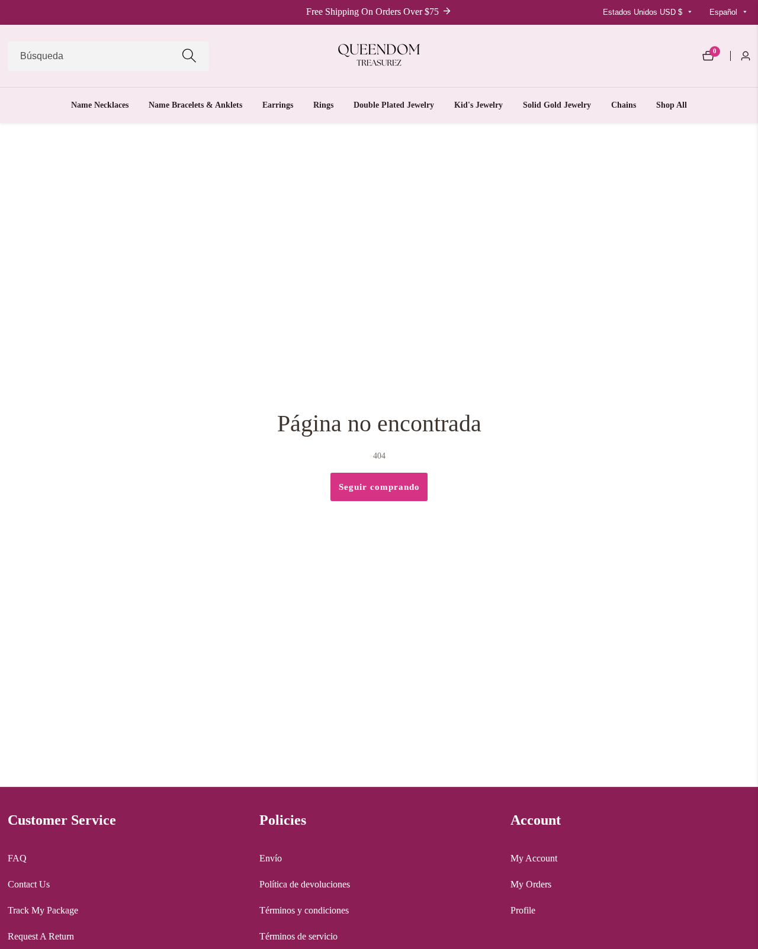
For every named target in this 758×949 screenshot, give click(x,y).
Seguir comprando (379, 487)
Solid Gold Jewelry (557, 105)
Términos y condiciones (304, 910)
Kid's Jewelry (478, 105)
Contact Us (29, 884)
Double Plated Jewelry (394, 105)
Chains (623, 105)
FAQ (17, 858)
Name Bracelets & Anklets (195, 105)
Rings (323, 105)
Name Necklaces (100, 105)
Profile (522, 910)
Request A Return (41, 936)
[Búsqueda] (189, 55)
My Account (533, 858)
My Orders (530, 884)
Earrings (277, 105)
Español (724, 12)
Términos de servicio (298, 936)
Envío (270, 858)
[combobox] (108, 56)
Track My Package (43, 910)
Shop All (671, 105)
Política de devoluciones (304, 884)
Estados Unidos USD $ (644, 12)
